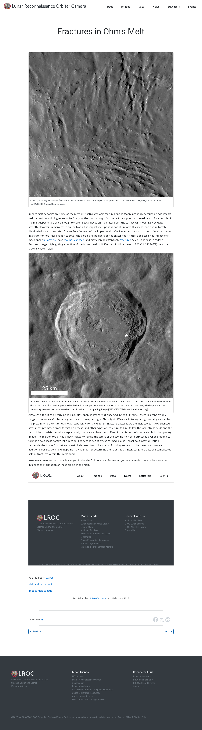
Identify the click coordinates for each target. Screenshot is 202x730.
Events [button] (192, 6)
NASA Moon (78, 676)
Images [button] (125, 6)
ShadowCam (78, 683)
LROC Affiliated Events (144, 683)
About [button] (109, 6)
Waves (49, 577)
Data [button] (141, 6)
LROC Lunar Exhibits (143, 679)
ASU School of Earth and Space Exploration (92, 689)
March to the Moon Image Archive (88, 699)
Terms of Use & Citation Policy (132, 717)
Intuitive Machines (81, 686)
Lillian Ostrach (97, 598)
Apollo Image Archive (82, 696)
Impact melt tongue (40, 590)
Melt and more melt (40, 584)
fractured (125, 240)
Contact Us (138, 686)
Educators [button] (174, 6)
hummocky (49, 240)
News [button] (156, 6)
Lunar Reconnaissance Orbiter (86, 679)
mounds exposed (74, 240)
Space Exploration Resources (86, 693)
